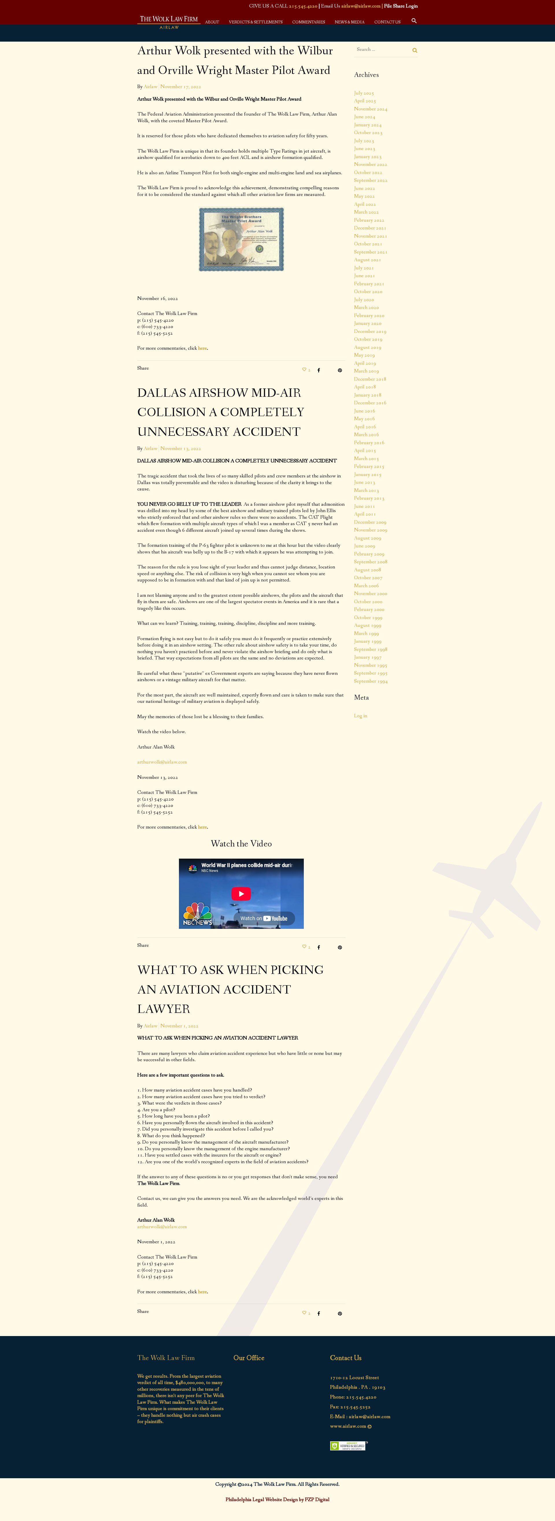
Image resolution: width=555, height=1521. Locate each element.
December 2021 (370, 228)
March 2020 (366, 307)
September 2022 (371, 180)
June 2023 (364, 148)
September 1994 (371, 681)
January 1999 (368, 641)
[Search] (415, 50)
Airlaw (151, 86)
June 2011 (364, 506)
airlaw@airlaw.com (360, 6)
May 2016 (364, 418)
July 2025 (364, 93)
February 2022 (369, 220)
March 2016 (366, 434)
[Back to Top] (542, 1508)
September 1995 (371, 673)
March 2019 (366, 371)
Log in (360, 715)
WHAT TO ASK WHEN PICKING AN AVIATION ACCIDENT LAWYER (230, 990)
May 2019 (364, 355)
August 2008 (367, 569)
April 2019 (365, 363)
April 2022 (365, 204)
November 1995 (370, 665)
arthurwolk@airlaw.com (162, 762)
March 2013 (366, 490)
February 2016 (369, 442)
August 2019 (367, 347)
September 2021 (371, 252)
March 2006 (366, 585)
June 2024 (364, 116)
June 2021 (364, 275)
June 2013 (364, 482)
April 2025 (365, 100)
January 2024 (368, 124)
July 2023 (364, 140)
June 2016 (364, 410)
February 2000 (369, 609)
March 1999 (366, 633)
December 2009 (370, 522)
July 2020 (364, 299)
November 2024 (370, 108)
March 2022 (366, 212)
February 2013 (369, 498)
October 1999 (368, 617)
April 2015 (365, 450)
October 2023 (368, 132)
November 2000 (370, 593)
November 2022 (370, 164)
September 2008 (371, 561)
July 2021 (364, 267)
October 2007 (368, 577)
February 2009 (369, 554)
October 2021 (368, 243)
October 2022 (368, 172)
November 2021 (370, 236)
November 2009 (370, 530)
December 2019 (370, 331)
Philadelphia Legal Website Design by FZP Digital (278, 1499)
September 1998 (371, 649)
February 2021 (369, 283)
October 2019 (368, 339)
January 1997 (368, 657)
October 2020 (368, 291)
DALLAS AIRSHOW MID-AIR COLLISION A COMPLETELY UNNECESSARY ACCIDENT (220, 413)
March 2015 (366, 458)
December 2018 (370, 379)
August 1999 (367, 625)
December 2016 (370, 402)
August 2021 (367, 259)
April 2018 (365, 387)
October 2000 (368, 601)
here (202, 348)
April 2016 (365, 426)
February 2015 (369, 466)
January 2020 (368, 323)
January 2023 (368, 156)
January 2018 (368, 395)
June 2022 (364, 188)
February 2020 (369, 315)
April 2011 (365, 514)
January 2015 (368, 474)
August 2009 (367, 538)
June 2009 (364, 545)
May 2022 (364, 196)
